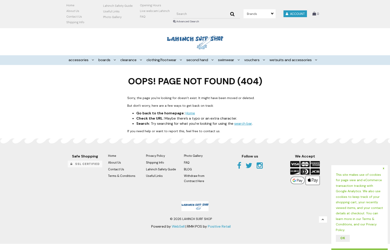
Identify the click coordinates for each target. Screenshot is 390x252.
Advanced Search (187, 21)
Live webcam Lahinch (155, 11)
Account (296, 14)
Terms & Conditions (121, 176)
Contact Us (74, 16)
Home (70, 5)
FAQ (143, 16)
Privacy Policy (155, 156)
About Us (72, 11)
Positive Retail (219, 226)
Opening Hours (150, 5)
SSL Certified (86, 164)
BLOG (188, 169)
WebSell (178, 226)
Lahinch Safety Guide (118, 6)
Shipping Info (155, 162)
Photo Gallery (112, 17)
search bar (243, 123)
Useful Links (111, 11)
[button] (315, 13)
